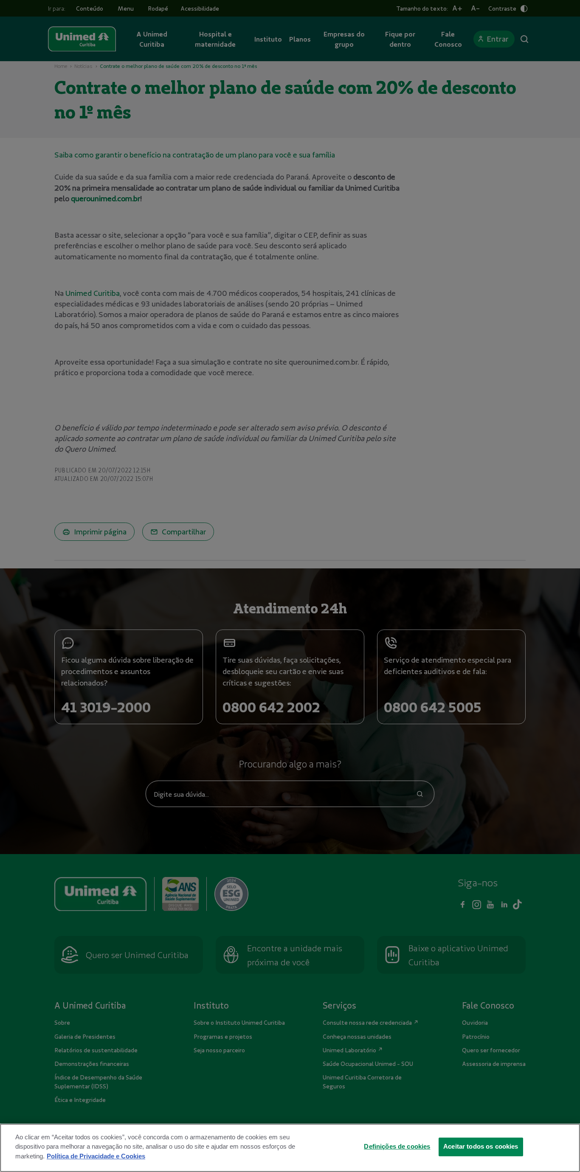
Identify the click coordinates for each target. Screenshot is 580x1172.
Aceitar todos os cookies (480, 1146)
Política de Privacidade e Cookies (96, 1155)
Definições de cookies (397, 1146)
